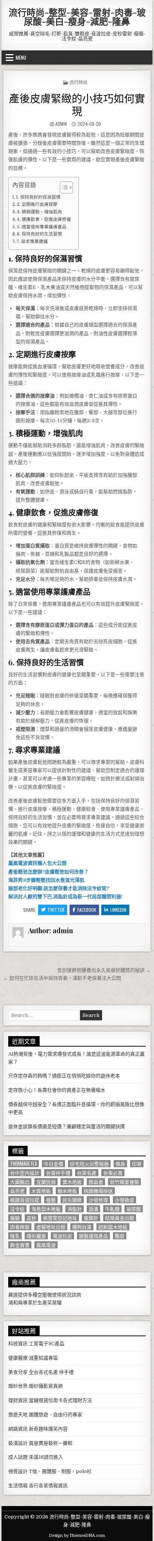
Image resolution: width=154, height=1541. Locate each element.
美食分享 (18, 1372)
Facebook (86, 909)
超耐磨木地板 (112, 1226)
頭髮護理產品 (93, 1235)
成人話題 (18, 1457)
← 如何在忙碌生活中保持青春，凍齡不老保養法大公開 (62, 978)
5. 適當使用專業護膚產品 (42, 227)
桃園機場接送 (98, 1190)
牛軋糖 (112, 1208)
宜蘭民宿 (46, 1181)
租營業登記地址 (60, 1217)
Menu (21, 57)
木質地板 (41, 1190)
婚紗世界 (18, 1386)
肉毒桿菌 (20, 1226)
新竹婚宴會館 (124, 1181)
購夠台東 (82, 1226)
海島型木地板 (46, 1208)
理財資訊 (18, 1400)
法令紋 (17, 1208)
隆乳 (15, 1235)
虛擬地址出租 (50, 1226)
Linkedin (118, 909)
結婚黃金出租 (119, 1217)
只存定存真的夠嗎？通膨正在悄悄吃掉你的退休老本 (64, 1076)
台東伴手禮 (58, 1172)
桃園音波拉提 (24, 1199)
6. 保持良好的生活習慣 (39, 234)
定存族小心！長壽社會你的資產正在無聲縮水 (56, 1090)
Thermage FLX (23, 1163)
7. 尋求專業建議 (32, 241)
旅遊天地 (18, 1414)
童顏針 (91, 1217)
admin (61, 124)
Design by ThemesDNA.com (77, 1535)
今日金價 (53, 1163)
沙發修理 (98, 1199)
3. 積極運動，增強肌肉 (39, 212)
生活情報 (18, 1485)
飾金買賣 (20, 1244)
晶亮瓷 (17, 1190)
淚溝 (93, 1208)
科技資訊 (18, 1343)
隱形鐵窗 (36, 1235)
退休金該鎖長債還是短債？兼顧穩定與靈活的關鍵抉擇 (66, 1126)
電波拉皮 (62, 1235)
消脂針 (74, 1208)
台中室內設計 (24, 1172)
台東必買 (113, 1172)
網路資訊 (18, 1429)
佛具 (120, 1163)
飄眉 (119, 1235)
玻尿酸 (133, 1208)
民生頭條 (72, 1199)
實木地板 (72, 1181)
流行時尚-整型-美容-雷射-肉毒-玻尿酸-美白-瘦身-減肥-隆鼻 (77, 16)
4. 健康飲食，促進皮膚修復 (44, 219)
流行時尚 (78, 82)
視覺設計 (18, 1471)
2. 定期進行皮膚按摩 (37, 204)
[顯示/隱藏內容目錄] (62, 187)
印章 (137, 1163)
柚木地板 (67, 1190)
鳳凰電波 (46, 1244)
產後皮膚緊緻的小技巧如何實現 (77, 104)
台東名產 (86, 1172)
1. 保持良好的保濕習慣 (38, 197)
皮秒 (31, 1217)
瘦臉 (15, 1217)
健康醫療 (18, 1358)
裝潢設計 (18, 1443)
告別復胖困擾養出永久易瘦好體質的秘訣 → (104, 970)
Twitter (55, 909)
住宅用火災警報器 (89, 1163)
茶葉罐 (54, 1302)
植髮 (51, 1199)
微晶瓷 (96, 1181)
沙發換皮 (124, 1199)
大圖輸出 (20, 1181)
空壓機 (44, 1295)
